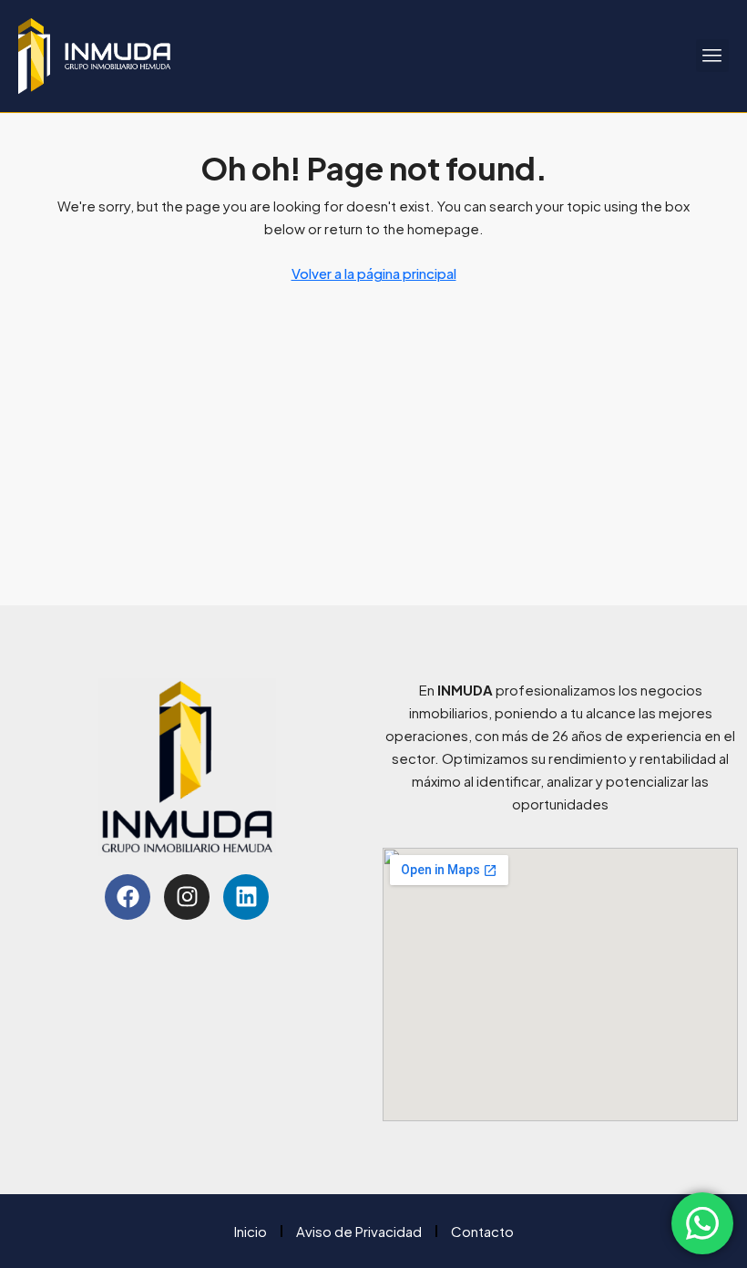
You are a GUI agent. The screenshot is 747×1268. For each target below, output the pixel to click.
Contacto (482, 1231)
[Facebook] (127, 897)
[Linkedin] (246, 897)
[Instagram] (187, 897)
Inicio (250, 1231)
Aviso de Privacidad (359, 1231)
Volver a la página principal (374, 273)
